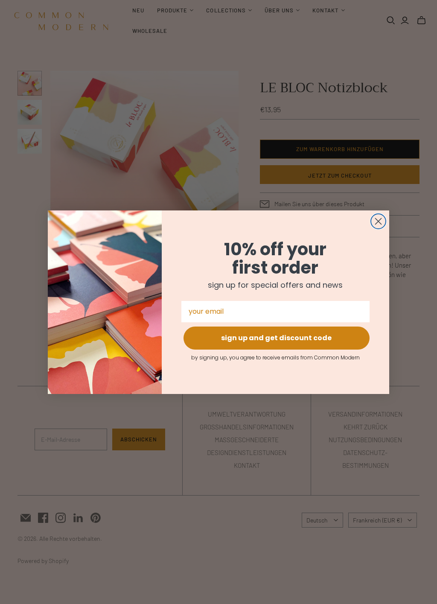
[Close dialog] (378, 221)
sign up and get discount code (276, 338)
